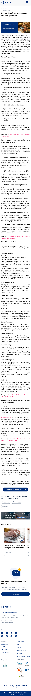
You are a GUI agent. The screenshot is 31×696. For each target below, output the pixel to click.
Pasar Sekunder (5, 652)
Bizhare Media (20, 653)
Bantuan (19, 647)
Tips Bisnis (9, 498)
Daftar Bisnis (4, 649)
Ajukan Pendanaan (21, 650)
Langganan (15, 594)
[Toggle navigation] (27, 2)
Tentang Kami (20, 641)
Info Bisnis (15, 498)
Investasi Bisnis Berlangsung (5, 645)
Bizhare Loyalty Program (23, 656)
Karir (18, 644)
